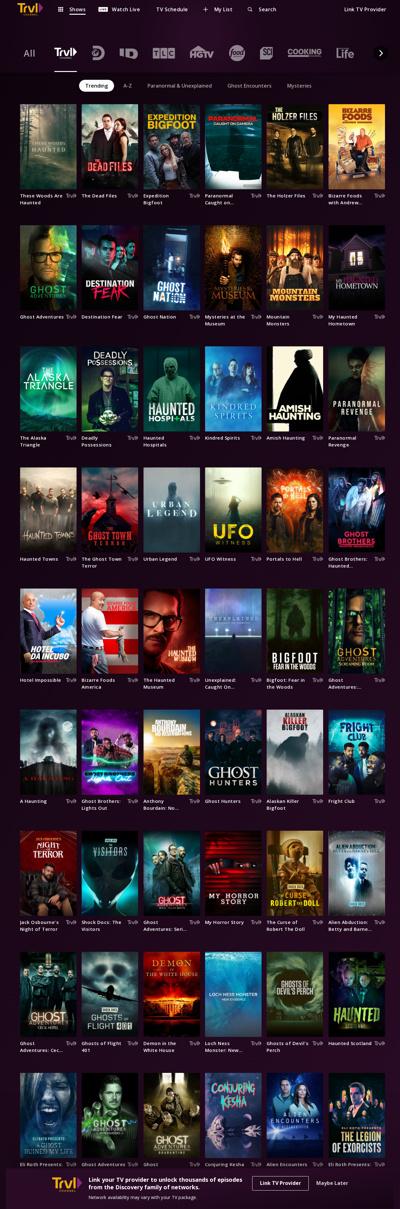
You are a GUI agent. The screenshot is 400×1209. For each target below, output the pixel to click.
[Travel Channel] (33, 9)
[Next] (380, 53)
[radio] (29, 53)
